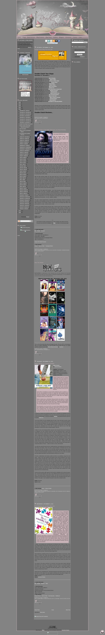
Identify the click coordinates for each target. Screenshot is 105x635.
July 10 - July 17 (23, 162)
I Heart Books (52, 83)
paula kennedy (53, 250)
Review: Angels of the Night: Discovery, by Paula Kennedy (50, 130)
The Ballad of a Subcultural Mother (55, 101)
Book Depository (51, 595)
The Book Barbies (53, 98)
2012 (20, 107)
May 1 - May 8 (22, 179)
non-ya (53, 598)
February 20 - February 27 (25, 196)
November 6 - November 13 (25, 122)
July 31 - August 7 (23, 157)
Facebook (43, 230)
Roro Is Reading (52, 78)
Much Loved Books (53, 86)
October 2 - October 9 (24, 143)
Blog (35, 230)
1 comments (45, 249)
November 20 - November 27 (25, 119)
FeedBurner (82, 56)
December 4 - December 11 (25, 115)
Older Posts (68, 609)
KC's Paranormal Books (54, 94)
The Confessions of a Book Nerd (55, 89)
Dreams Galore (54, 82)
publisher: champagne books (63, 250)
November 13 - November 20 (25, 120)
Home (19, 37)
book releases (40, 349)
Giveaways (68, 37)
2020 (20, 102)
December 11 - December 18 (25, 114)
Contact (75, 37)
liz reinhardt (45, 118)
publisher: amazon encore (61, 598)
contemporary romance (45, 491)
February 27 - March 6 (24, 195)
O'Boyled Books (54, 91)
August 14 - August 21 (24, 154)
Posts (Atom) (42, 612)
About (24, 37)
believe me (41, 417)
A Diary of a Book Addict (54, 80)
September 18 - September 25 (26, 147)
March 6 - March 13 (24, 193)
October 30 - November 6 (25, 136)
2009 (20, 212)
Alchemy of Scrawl (54, 90)
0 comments (45, 597)
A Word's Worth (52, 85)
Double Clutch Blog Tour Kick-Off (26, 124)
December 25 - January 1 (25, 110)
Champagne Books (49, 246)
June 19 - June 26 (23, 167)
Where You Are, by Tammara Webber (44, 363)
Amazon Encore (38, 595)
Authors (55, 37)
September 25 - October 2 (25, 145)
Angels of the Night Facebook (40, 241)
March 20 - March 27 (24, 189)
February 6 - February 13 (25, 200)
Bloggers (61, 37)
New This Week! (23, 128)
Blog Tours (49, 37)
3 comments (45, 490)
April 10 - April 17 (23, 184)
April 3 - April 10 (23, 186)
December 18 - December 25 (25, 112)
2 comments (45, 117)
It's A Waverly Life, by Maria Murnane (45, 506)
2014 (20, 104)
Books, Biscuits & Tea (54, 93)
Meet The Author (25, 74)
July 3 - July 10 (23, 164)
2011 (20, 109)
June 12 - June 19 (23, 169)
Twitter (46, 583)
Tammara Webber (57, 366)
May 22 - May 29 (23, 174)
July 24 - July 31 (23, 159)
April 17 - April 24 (23, 183)
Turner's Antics (53, 79)
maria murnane (48, 598)
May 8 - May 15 (23, 177)
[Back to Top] (102, 632)
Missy (43, 630)
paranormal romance (45, 250)
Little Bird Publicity (41, 577)
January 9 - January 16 (24, 207)
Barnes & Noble (41, 246)
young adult (41, 492)
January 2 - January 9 (24, 208)
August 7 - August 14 (24, 155)
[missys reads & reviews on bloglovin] (52, 43)
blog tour (39, 118)
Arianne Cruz (51, 87)
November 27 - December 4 (25, 117)
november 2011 (47, 349)
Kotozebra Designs (65, 630)
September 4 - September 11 (25, 148)
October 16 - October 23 (24, 140)
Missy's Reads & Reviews (55, 97)
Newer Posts (37, 609)
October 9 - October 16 (24, 142)
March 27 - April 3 (23, 188)
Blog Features (40, 37)
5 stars (38, 250)
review (64, 491)
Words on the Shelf (52, 96)
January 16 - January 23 (24, 205)
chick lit (42, 598)
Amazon (36, 246)
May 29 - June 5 (23, 172)
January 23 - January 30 (24, 203)
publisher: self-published (56, 491)
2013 (20, 105)
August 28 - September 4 (25, 150)
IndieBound (57, 595)
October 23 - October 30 (24, 138)
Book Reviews (31, 37)
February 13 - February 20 (25, 198)
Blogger (27, 216)
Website (38, 230)
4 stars (38, 598)
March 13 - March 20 (24, 191)
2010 (20, 210)
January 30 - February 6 (24, 201)
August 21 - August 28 (24, 152)
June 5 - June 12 (23, 171)
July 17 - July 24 (23, 160)
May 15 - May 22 (23, 176)
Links (80, 37)
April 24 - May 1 (23, 181)
